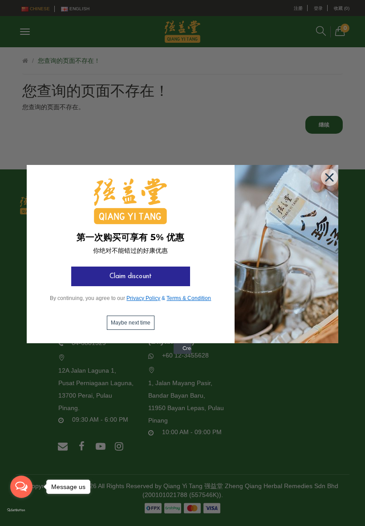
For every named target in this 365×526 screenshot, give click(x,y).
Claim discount (131, 276)
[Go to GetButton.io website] (21, 510)
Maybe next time (130, 323)
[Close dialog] (327, 175)
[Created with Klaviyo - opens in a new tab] (182, 352)
